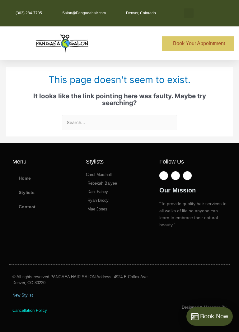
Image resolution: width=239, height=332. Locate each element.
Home (25, 178)
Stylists (27, 192)
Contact (27, 207)
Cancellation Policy (29, 310)
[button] (189, 13)
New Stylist (22, 295)
